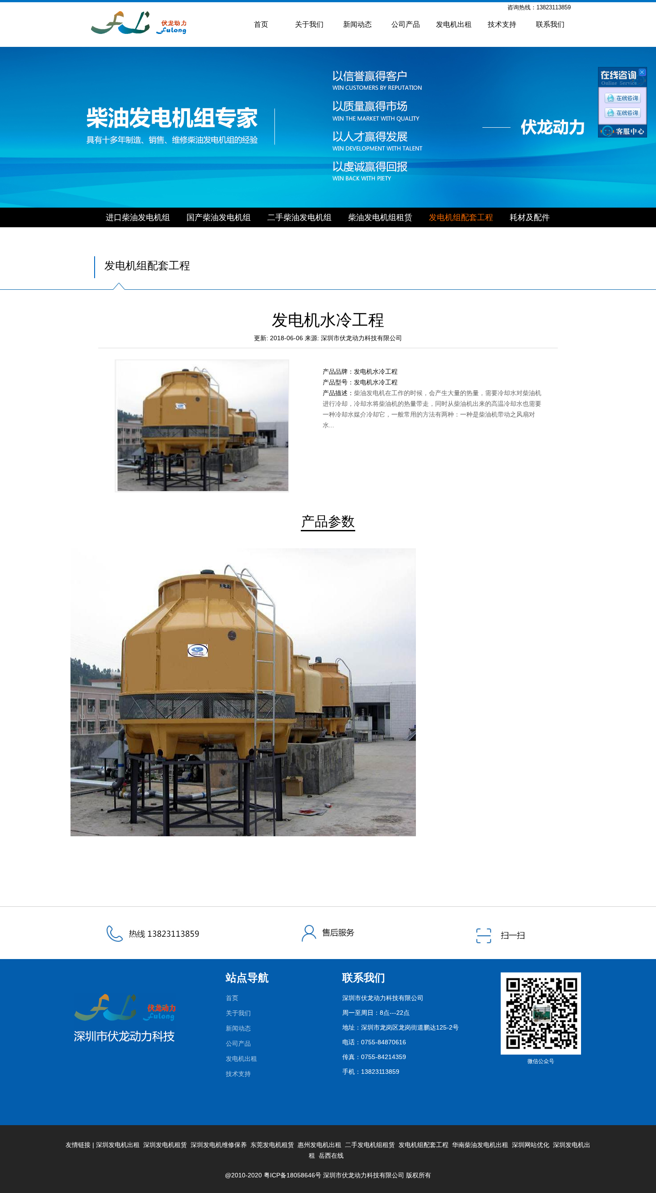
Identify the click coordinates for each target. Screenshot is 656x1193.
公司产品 (405, 24)
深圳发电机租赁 (165, 1144)
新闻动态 (357, 24)
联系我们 (550, 24)
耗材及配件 (530, 217)
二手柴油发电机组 (299, 217)
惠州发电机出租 (319, 1144)
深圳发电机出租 (118, 1144)
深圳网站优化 (530, 1144)
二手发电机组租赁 (370, 1144)
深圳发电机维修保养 (219, 1144)
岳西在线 (331, 1155)
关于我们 (309, 24)
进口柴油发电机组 (138, 217)
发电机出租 (454, 24)
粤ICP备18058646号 (292, 1175)
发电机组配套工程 (461, 217)
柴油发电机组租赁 (380, 217)
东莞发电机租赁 (272, 1144)
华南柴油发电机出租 (480, 1144)
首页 (261, 24)
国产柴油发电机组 (219, 217)
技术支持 (502, 24)
